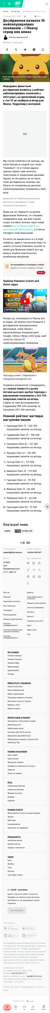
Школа (10, 817)
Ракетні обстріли (15, 686)
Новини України (15, 659)
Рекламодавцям (9, 615)
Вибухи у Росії (14, 705)
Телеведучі (7, 610)
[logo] (17, 3)
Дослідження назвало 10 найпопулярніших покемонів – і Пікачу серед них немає (34, 11)
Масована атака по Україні (19, 701)
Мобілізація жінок (15, 728)
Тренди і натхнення (16, 848)
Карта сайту (32, 630)
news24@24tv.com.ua (12, 552)
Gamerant (18, 42)
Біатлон (11, 871)
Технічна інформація (35, 608)
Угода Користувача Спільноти (35, 598)
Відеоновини (13, 667)
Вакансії (30, 616)
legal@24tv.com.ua (34, 976)
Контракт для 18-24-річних (19, 732)
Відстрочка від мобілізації (19, 736)
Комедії (11, 797)
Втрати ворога (14, 709)
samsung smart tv (29, 935)
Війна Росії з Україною (19, 683)
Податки (11, 770)
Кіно (10, 782)
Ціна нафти (13, 755)
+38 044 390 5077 (34, 552)
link (28, 563)
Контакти (31, 612)
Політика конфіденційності (10, 624)
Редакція (7, 597)
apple (29, 928)
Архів (29, 625)
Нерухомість (14, 837)
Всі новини (13, 652)
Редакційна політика (11, 601)
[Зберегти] (43, 49)
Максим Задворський (18, 37)
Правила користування (12, 619)
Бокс (10, 860)
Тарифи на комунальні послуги (21, 766)
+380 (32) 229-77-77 (19, 973)
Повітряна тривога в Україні (20, 697)
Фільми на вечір (15, 793)
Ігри (28, 634)
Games (6, 11)
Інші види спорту (15, 875)
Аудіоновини (13, 670)
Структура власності (35, 621)
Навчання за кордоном (18, 828)
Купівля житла (14, 844)
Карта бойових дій (16, 690)
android (11, 928)
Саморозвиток (14, 824)
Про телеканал (9, 606)
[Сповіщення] (47, 3)
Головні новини (15, 656)
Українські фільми (16, 790)
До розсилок (17, 911)
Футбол (11, 864)
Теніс (10, 867)
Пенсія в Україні (15, 773)
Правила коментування (36, 603)
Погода (11, 674)
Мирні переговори (16, 694)
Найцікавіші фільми (16, 786)
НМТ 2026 (12, 820)
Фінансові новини (16, 762)
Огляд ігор (15, 11)
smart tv (11, 935)
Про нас (6, 592)
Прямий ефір (13, 663)
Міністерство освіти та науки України (24, 813)
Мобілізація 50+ (14, 725)
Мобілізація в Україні (19, 717)
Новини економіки (17, 751)
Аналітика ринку (15, 840)
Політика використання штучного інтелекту (13, 631)
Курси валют (13, 759)
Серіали (11, 800)
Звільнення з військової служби (22, 721)
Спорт (11, 857)
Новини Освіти (15, 809)
